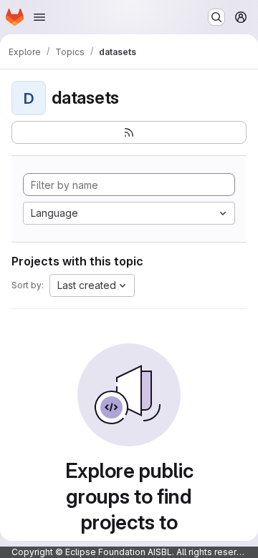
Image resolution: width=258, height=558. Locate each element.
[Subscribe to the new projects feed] (129, 132)
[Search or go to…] (216, 17)
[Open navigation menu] (39, 17)
